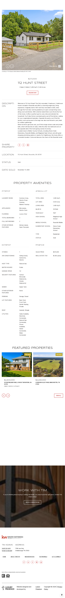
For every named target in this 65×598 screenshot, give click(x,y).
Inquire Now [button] (32, 92)
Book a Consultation (32, 502)
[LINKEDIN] (28, 562)
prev (8, 66)
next (12, 66)
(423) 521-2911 (6, 548)
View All (58, 395)
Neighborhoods (29, 556)
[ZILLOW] (41, 562)
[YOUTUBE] (36, 562)
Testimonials (43, 556)
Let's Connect (56, 556)
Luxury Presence (39, 588)
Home (4, 556)
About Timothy (15, 556)
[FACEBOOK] (24, 562)
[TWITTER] (32, 562)
